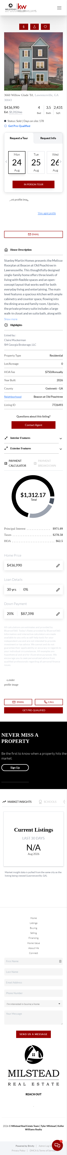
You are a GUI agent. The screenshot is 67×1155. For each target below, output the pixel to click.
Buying (33, 928)
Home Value (33, 943)
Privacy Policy (18, 1150)
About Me (33, 948)
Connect (33, 953)
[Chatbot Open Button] (57, 1145)
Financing (33, 938)
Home (33, 918)
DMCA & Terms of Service (42, 1150)
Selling (33, 933)
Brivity (31, 1146)
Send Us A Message (34, 1034)
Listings (33, 923)
